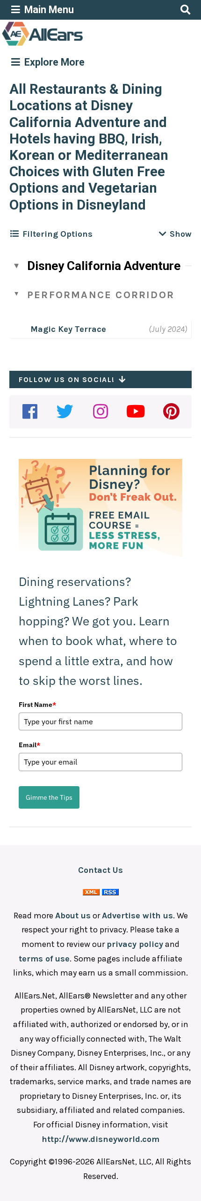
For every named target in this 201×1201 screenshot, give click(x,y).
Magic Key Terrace (68, 329)
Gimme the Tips (49, 797)
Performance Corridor (100, 295)
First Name (37, 704)
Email (29, 745)
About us (73, 915)
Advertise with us (137, 915)
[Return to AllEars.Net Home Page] (71, 45)
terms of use (44, 958)
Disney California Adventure (103, 266)
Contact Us (100, 870)
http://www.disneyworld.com (100, 1139)
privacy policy (135, 944)
